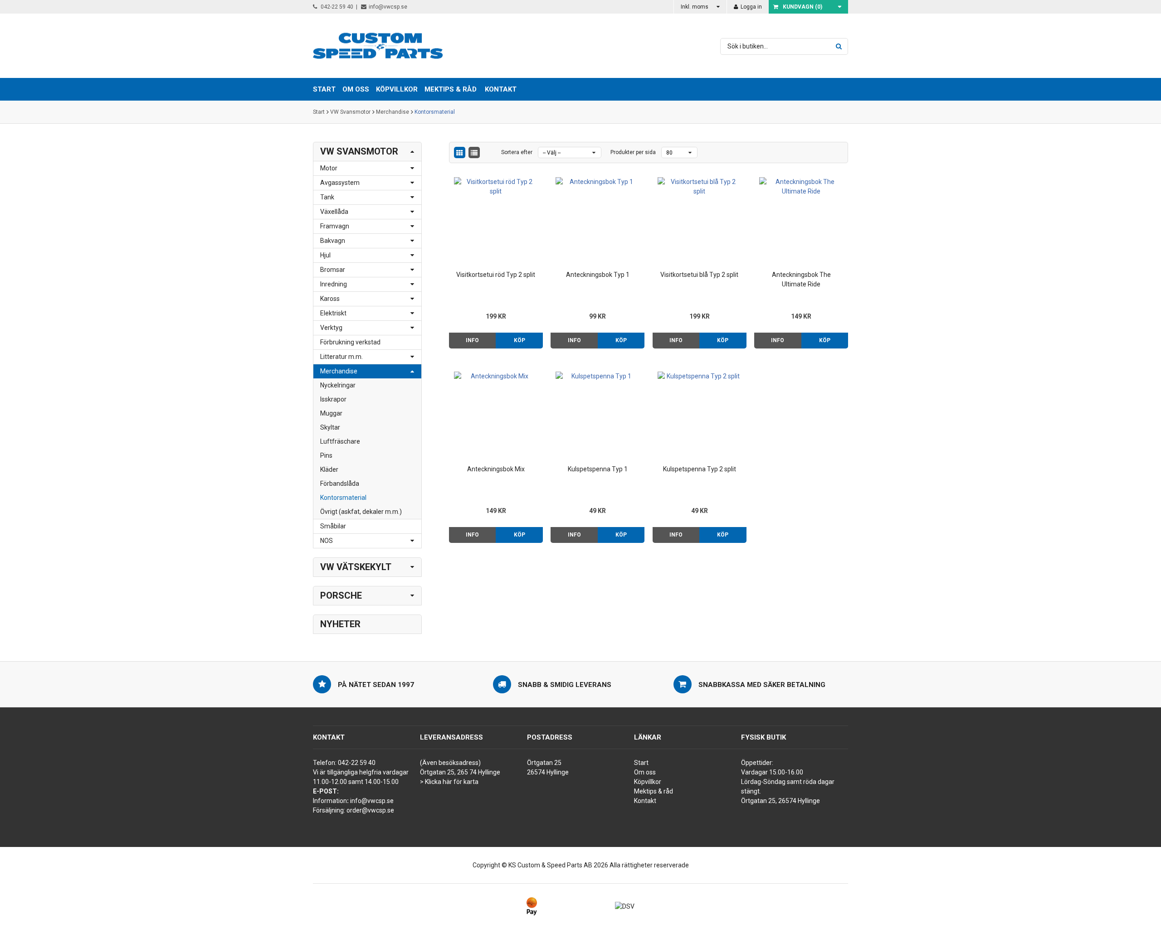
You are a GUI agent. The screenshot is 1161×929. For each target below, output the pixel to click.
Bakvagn (332, 240)
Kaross (330, 298)
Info (472, 340)
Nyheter (340, 624)
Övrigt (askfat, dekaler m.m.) (361, 511)
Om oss (645, 772)
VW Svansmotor (350, 112)
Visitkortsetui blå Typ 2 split (699, 274)
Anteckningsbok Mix (496, 469)
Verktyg (331, 327)
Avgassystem (340, 182)
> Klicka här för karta (449, 781)
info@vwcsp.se (388, 7)
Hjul (325, 255)
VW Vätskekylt (355, 566)
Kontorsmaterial (435, 112)
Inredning (333, 284)
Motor (328, 168)
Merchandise (392, 112)
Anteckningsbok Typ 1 (597, 274)
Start (319, 112)
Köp (519, 340)
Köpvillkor (647, 781)
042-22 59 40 (336, 7)
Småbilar (333, 526)
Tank (327, 197)
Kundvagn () (802, 7)
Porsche (341, 595)
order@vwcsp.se (370, 810)
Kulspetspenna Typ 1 (598, 469)
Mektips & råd (653, 791)
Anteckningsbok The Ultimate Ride (801, 279)
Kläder (329, 469)
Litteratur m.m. (341, 356)
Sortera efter (516, 152)
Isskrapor (333, 399)
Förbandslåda (339, 483)
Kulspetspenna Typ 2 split (699, 469)
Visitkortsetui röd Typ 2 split (495, 274)
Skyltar (330, 427)
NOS (326, 540)
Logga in (750, 7)
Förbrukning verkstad (350, 342)
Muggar (331, 413)
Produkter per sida (633, 152)
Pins (326, 455)
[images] (459, 152)
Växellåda (334, 211)
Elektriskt (333, 313)
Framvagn (334, 226)
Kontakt (501, 89)
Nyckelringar (338, 385)
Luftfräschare (340, 441)
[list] (474, 152)
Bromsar (332, 269)
